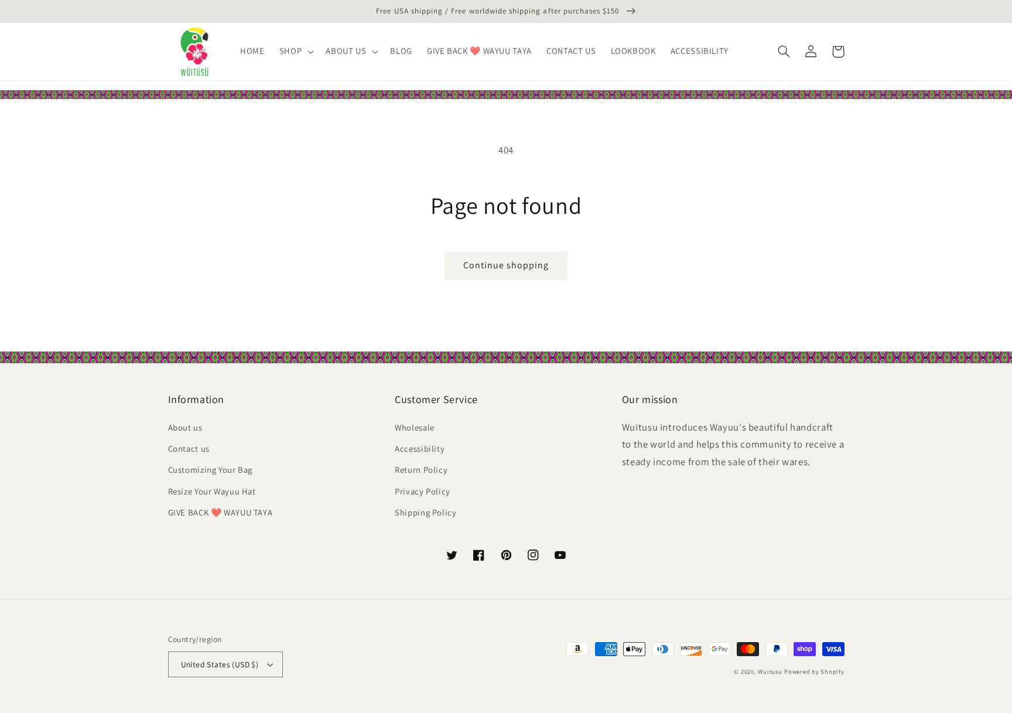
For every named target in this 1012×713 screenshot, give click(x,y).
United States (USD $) (220, 664)
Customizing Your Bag (210, 469)
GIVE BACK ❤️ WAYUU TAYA (220, 512)
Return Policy (421, 469)
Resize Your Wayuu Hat (212, 491)
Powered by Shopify (814, 671)
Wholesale (415, 427)
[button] (295, 51)
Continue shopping (506, 265)
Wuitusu (770, 671)
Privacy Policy (422, 491)
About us (185, 427)
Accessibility (420, 448)
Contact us (189, 448)
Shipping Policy (425, 512)
